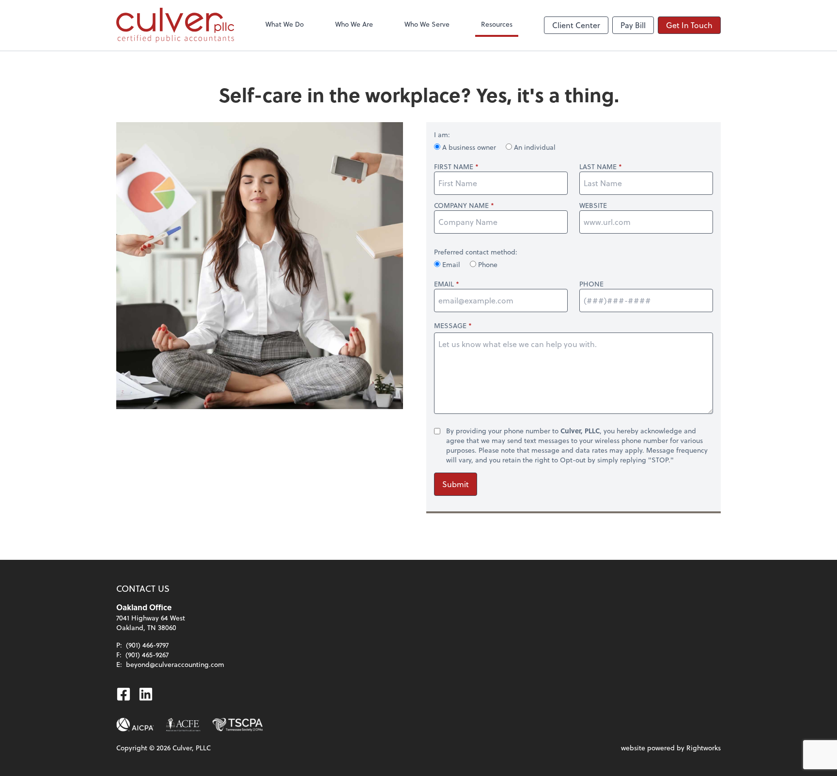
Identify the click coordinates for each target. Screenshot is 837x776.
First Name (453, 167)
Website (593, 205)
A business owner (469, 147)
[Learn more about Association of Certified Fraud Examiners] (183, 724)
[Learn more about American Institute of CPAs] (135, 724)
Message (450, 325)
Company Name (461, 205)
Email (451, 264)
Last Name (598, 167)
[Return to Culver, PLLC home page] (175, 25)
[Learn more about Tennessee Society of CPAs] (237, 724)
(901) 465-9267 (147, 654)
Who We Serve (427, 24)
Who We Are (354, 24)
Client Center (576, 25)
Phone (486, 264)
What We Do (284, 24)
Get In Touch (689, 25)
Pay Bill (633, 25)
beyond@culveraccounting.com (175, 664)
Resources (496, 24)
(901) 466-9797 (147, 645)
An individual (534, 147)
